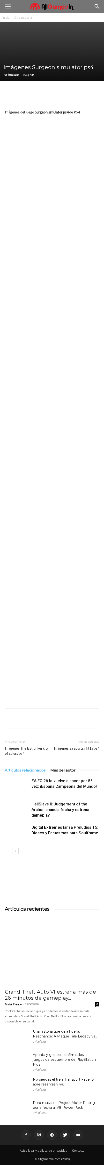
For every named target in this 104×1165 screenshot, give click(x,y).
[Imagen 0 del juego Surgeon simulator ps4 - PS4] (52, 148)
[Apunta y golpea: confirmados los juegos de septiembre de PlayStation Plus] (17, 1060)
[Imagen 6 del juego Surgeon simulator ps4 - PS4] (52, 497)
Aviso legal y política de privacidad (43, 1151)
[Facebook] (10, 98)
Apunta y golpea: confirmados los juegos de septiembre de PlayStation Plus (64, 1060)
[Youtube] (78, 1135)
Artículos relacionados (25, 770)
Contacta (78, 1151)
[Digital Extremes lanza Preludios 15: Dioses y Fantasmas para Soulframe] (17, 833)
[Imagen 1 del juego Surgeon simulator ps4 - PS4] (52, 206)
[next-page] (16, 851)
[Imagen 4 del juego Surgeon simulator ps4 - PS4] (52, 381)
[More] (65, 98)
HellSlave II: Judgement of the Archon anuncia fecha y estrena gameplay (60, 810)
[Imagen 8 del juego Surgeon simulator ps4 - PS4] (52, 614)
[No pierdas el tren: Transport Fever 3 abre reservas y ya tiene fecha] (17, 1085)
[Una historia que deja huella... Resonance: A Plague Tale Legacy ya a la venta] (17, 1037)
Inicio (6, 18)
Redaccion (13, 74)
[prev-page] (8, 851)
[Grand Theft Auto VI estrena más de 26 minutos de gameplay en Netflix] (52, 951)
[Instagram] (39, 1135)
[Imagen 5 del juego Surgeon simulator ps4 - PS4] (52, 439)
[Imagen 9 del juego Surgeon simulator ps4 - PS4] (52, 672)
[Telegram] (54, 98)
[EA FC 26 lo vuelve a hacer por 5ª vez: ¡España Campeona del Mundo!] (17, 786)
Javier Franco (13, 1004)
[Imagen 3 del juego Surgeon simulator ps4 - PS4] (52, 323)
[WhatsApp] (43, 98)
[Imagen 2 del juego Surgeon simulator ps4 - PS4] (52, 264)
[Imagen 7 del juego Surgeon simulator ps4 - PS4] (52, 556)
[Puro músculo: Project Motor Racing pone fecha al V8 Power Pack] (17, 1108)
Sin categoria (23, 18)
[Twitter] (21, 98)
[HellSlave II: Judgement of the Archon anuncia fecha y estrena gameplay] (17, 809)
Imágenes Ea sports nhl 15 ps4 (76, 748)
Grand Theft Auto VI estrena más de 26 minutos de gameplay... (50, 995)
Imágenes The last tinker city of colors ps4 (27, 751)
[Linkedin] (32, 98)
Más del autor (62, 770)
